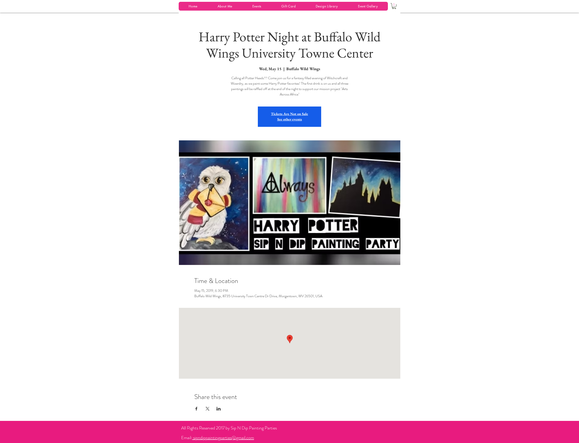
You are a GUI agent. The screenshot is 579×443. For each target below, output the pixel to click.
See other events (289, 119)
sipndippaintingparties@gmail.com (223, 437)
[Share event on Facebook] (196, 409)
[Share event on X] (207, 409)
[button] (394, 6)
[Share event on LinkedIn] (218, 409)
